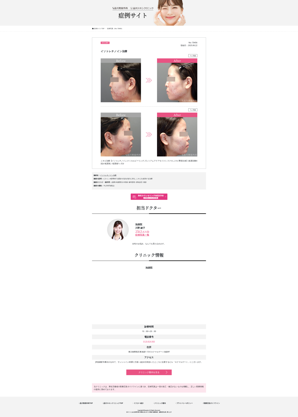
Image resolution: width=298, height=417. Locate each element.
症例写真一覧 (142, 234)
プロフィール (142, 231)
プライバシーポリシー (184, 403)
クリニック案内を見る (149, 372)
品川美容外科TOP (86, 403)
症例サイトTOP (99, 28)
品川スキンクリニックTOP (113, 403)
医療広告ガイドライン (212, 403)
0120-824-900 (149, 341)
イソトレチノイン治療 (108, 175)
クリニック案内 (160, 403)
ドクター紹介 (139, 403)
